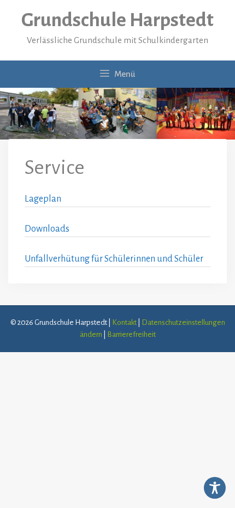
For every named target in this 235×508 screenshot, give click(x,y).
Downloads (47, 229)
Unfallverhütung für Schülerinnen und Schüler (114, 259)
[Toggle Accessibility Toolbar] (215, 488)
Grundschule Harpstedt (117, 20)
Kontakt (124, 322)
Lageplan (43, 199)
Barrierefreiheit (131, 334)
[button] (19, 488)
